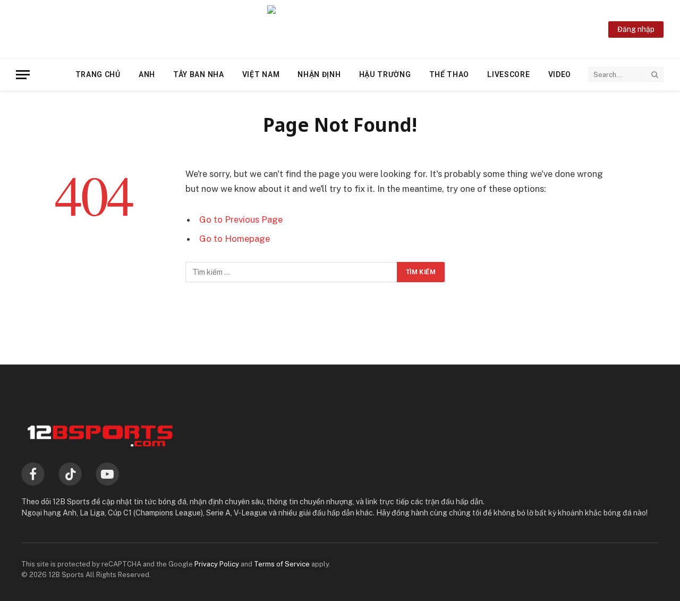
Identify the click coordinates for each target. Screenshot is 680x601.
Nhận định (319, 74)
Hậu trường (385, 74)
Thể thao (449, 74)
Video (560, 74)
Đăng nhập (635, 29)
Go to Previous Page (241, 219)
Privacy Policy (216, 564)
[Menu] (23, 75)
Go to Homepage (234, 238)
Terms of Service (282, 564)
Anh (147, 74)
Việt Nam (261, 74)
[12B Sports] (340, 29)
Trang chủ (98, 74)
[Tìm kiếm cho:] (291, 272)
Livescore (508, 74)
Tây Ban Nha (198, 74)
